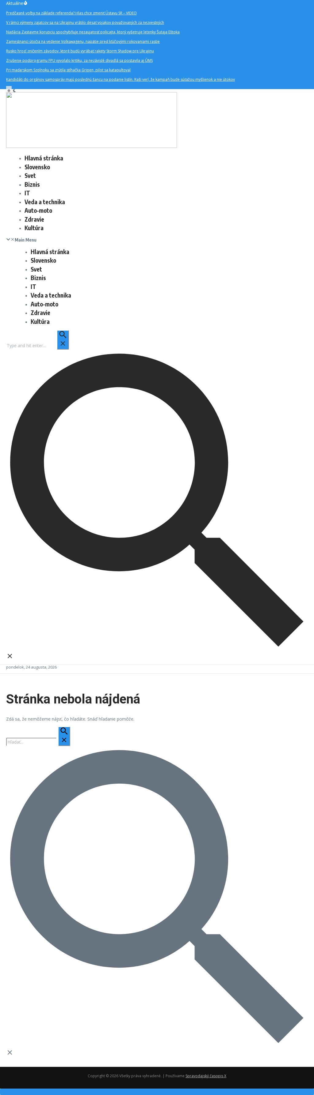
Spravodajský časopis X (206, 1075)
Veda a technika (45, 201)
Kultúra (34, 227)
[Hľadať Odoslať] (63, 340)
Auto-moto (38, 210)
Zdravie (34, 219)
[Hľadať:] (37, 345)
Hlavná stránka (44, 158)
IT (27, 193)
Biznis (32, 184)
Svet (30, 175)
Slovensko (37, 167)
